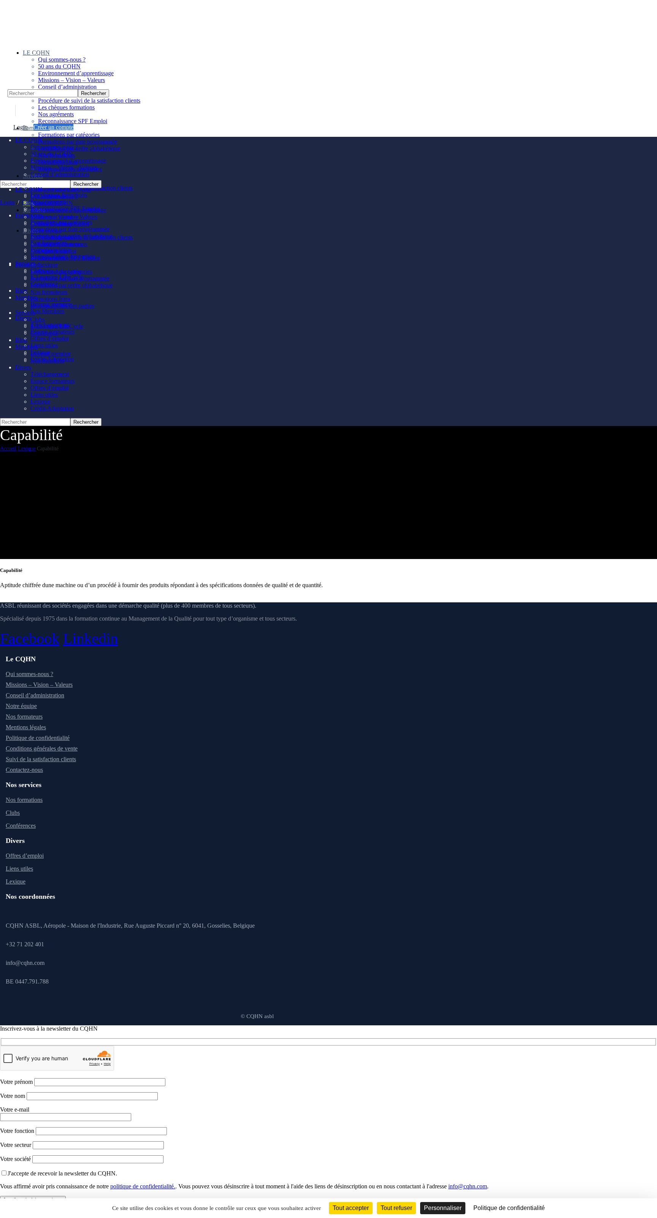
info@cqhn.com (467, 1186)
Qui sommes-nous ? (29, 674)
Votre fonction (18, 1131)
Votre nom (13, 1096)
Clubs (13, 812)
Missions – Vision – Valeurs (39, 684)
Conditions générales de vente (42, 748)
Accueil (8, 448)
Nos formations (24, 800)
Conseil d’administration (35, 695)
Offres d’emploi (25, 855)
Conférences (21, 825)
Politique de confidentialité (38, 738)
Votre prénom (17, 1082)
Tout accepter (351, 1208)
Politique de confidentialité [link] (509, 1208)
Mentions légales (26, 727)
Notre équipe (21, 706)
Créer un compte (53, 127)
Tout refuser (396, 1208)
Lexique (26, 448)
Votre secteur (16, 1145)
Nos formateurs (24, 716)
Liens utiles (19, 868)
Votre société (16, 1159)
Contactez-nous (24, 770)
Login (20, 127)
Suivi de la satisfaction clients (41, 759)
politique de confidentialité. (142, 1186)
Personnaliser (443, 1208)
